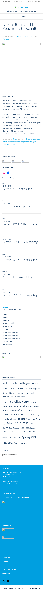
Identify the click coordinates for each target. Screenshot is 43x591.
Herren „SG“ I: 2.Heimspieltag (19, 295)
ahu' (3, 383)
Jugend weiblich (7, 326)
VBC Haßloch (11, 144)
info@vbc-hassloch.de (10, 481)
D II (14, 397)
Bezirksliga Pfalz (34, 389)
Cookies (27, 1)
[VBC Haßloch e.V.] (21, 7)
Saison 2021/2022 (22, 428)
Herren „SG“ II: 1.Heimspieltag (20, 242)
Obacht (13, 418)
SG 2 (20, 438)
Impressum (7, 1)
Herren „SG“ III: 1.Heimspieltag (20, 224)
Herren (26, 401)
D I (12, 397)
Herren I (11, 406)
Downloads (36, 1)
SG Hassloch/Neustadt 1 (11, 332)
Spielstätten (24, 497)
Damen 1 (5, 314)
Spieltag (26, 437)
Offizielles (5, 562)
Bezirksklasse (23, 388)
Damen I (29, 392)
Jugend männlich (8, 323)
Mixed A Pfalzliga (17, 414)
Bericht (4, 142)
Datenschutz (17, 1)
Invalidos (24, 406)
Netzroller (5, 329)
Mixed (5, 414)
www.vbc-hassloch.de (10, 484)
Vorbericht (22, 443)
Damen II (6, 396)
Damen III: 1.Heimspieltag (17, 277)
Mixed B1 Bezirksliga (33, 415)
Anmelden (6, 573)
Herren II (16, 406)
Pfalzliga (21, 418)
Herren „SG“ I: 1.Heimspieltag (19, 259)
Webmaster (6, 39)
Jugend (31, 406)
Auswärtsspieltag (16, 383)
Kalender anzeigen (8, 307)
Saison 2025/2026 (30, 432)
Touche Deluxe (7, 341)
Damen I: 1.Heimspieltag (16, 206)
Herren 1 (33, 402)
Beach (15, 139)
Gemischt (20, 396)
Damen (5, 393)
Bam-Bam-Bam (32, 383)
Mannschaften (27, 410)
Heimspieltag (11, 401)
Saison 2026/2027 (8, 437)
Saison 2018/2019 (17, 423)
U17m (4, 144)
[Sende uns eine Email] (20, 4)
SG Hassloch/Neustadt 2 (11, 335)
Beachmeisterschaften (33, 139)
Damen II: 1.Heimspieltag (17, 189)
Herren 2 (5, 406)
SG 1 (16, 438)
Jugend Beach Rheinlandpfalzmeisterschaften (22, 142)
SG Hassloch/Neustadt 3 (11, 338)
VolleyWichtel (7, 344)
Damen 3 (5, 320)
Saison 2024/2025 (18, 432)
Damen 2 (5, 317)
